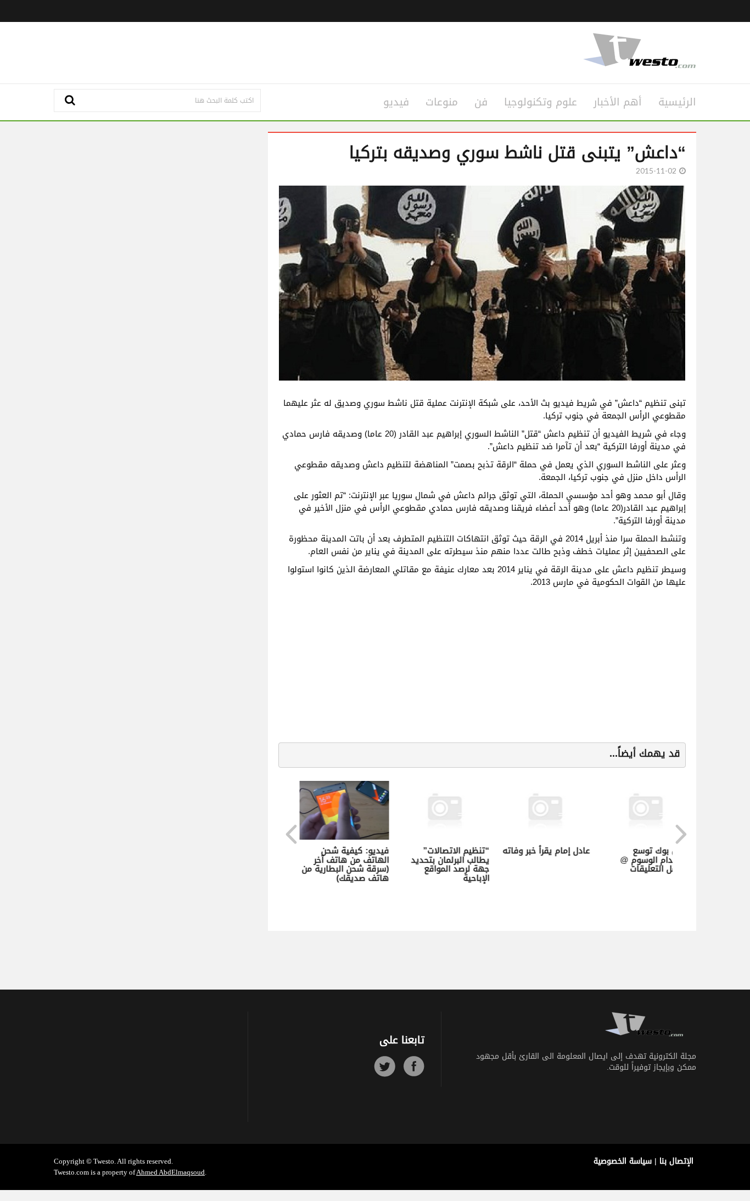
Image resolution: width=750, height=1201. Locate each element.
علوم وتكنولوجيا (540, 102)
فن (481, 102)
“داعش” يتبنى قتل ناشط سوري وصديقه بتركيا (517, 152)
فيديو (396, 102)
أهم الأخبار (618, 102)
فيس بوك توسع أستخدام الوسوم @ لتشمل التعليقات (653, 859)
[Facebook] (413, 1066)
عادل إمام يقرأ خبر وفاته (543, 850)
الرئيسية (677, 102)
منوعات (442, 102)
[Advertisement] (266, 51)
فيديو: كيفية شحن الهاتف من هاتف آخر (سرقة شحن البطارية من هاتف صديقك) (343, 864)
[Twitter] (384, 1066)
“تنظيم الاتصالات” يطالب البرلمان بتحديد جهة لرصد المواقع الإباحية (447, 864)
